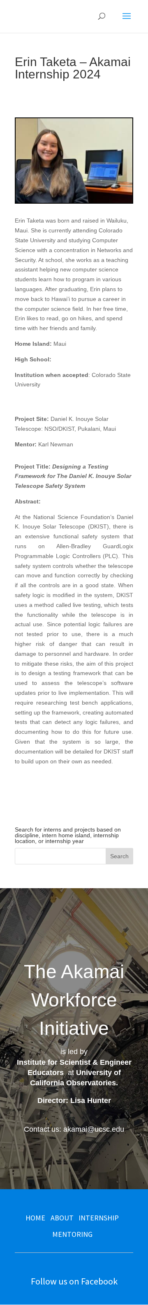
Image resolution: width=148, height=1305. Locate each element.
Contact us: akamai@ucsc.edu (74, 1129)
